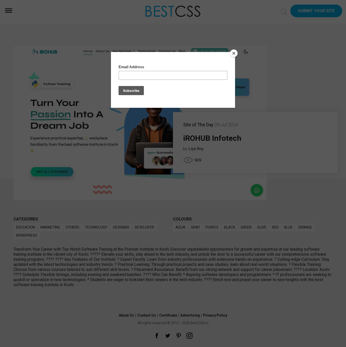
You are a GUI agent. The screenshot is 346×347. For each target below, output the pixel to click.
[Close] (234, 53)
